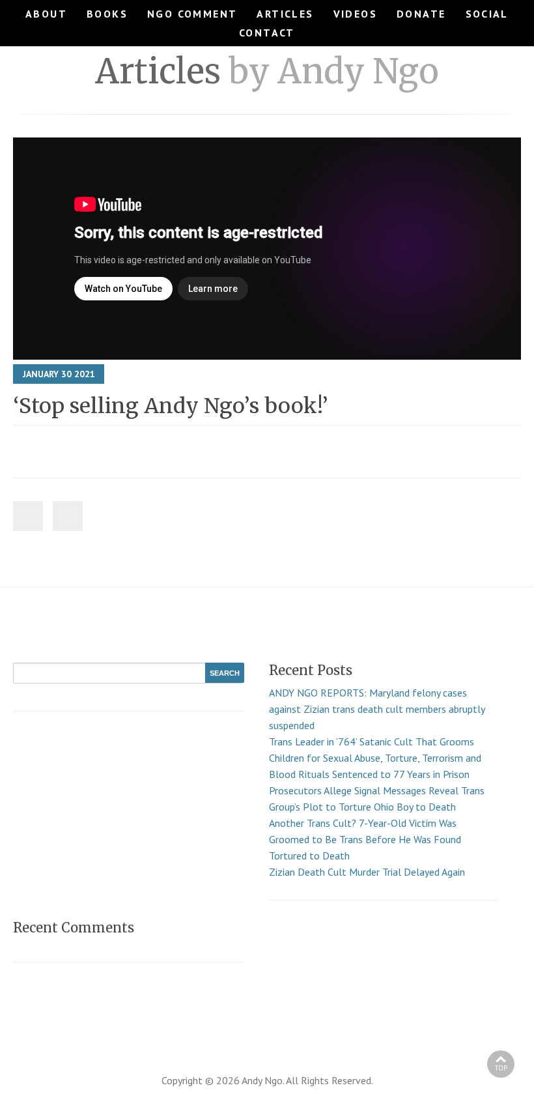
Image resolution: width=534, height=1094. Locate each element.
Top (500, 1067)
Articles (285, 13)
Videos (355, 13)
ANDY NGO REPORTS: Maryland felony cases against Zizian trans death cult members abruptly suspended (377, 709)
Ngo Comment (192, 13)
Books (107, 13)
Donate (421, 13)
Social (487, 13)
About (46, 13)
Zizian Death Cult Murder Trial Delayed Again (367, 871)
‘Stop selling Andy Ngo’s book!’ (170, 406)
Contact (267, 32)
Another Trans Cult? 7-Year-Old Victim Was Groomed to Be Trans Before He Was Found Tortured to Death (365, 839)
